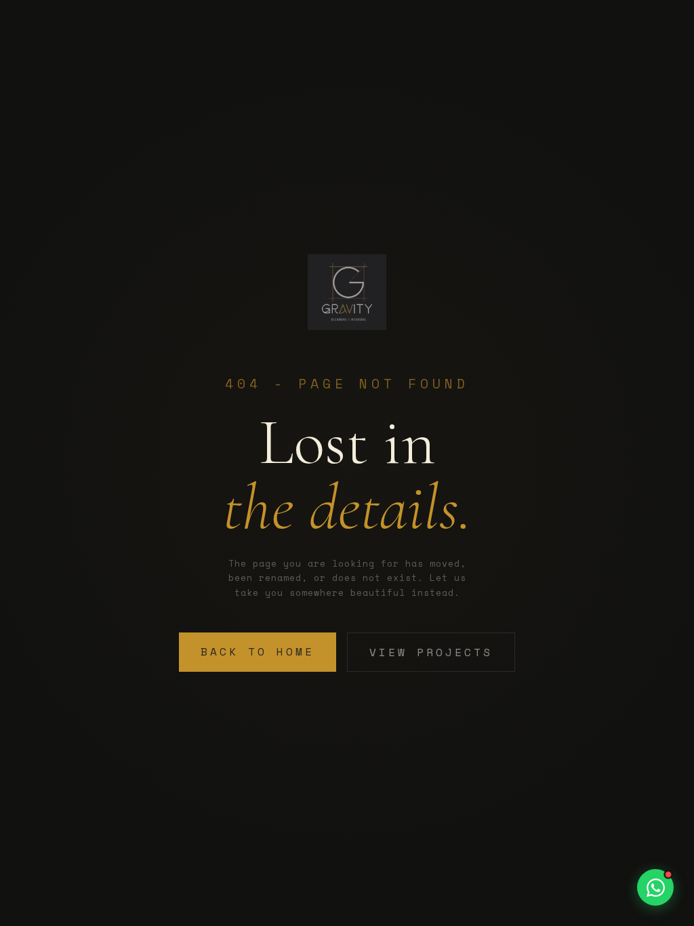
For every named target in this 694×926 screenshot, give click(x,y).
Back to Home (257, 651)
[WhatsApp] (655, 887)
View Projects (431, 652)
